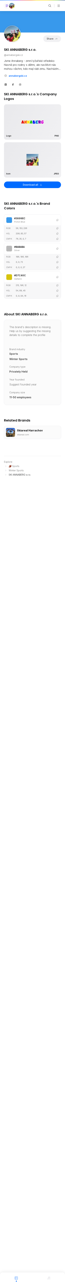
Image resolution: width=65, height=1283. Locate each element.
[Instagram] (20, 84)
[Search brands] (50, 5)
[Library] (48, 1277)
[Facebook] (13, 84)
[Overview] (16, 1277)
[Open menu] (58, 5)
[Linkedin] (5, 84)
